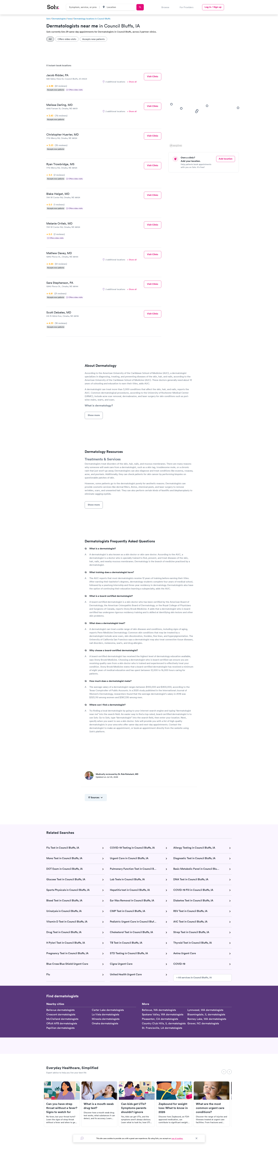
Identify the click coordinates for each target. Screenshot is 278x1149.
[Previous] (224, 1071)
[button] (238, 107)
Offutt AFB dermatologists (61, 1023)
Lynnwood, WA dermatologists (205, 1010)
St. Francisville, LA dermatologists (162, 1028)
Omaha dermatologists (105, 1023)
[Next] (229, 1071)
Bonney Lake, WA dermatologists (206, 1019)
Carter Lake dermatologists (108, 1010)
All (50, 39)
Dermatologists (59, 18)
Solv (48, 18)
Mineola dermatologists (105, 1019)
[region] (205, 104)
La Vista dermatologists (105, 1014)
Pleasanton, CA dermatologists (160, 1019)
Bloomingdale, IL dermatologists (206, 1014)
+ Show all (132, 81)
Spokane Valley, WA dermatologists (162, 1014)
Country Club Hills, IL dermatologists (164, 1023)
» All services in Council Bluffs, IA (194, 977)
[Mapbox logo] (175, 145)
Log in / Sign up (213, 7)
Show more (94, 415)
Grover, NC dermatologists (203, 1023)
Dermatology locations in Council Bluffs (92, 18)
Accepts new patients (93, 39)
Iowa (70, 18)
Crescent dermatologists (60, 1014)
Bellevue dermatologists (60, 1010)
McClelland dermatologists (62, 1019)
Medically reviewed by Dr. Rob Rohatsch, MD (117, 774)
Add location (225, 158)
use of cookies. (177, 1138)
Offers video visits (67, 39)
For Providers (186, 7)
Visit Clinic (152, 76)
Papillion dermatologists (60, 1028)
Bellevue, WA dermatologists (159, 1010)
